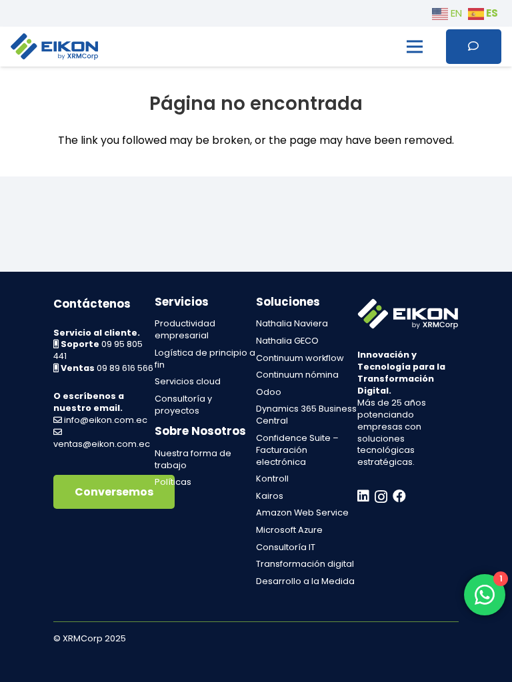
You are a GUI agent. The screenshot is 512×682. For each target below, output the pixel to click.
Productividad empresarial (185, 329)
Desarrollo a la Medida (305, 581)
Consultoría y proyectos (183, 404)
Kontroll (272, 478)
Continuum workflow (300, 358)
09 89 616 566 (125, 368)
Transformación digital (305, 563)
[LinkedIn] (363, 496)
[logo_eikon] (54, 46)
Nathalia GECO (287, 340)
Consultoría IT (285, 547)
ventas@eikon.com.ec (101, 444)
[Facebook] (399, 496)
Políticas (173, 482)
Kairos (269, 496)
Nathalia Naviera (292, 323)
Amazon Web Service (302, 512)
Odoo (268, 392)
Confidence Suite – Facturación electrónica (297, 450)
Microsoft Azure (289, 529)
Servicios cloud (188, 381)
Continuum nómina (297, 374)
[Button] (473, 46)
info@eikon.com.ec (105, 420)
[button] (414, 46)
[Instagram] (381, 497)
